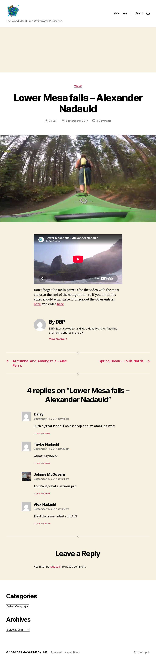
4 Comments (104, 120)
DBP (55, 120)
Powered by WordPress (65, 652)
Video (78, 86)
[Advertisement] (78, 49)
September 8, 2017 (77, 120)
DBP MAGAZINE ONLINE (32, 652)
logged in (55, 566)
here (37, 304)
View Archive (58, 338)
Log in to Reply (42, 433)
